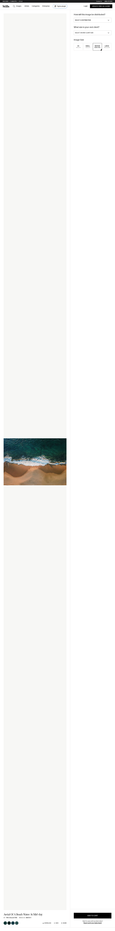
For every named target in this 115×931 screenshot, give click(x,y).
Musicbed (5, 1)
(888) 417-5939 (108, 1)
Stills (20, 1)
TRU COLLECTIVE (11, 917)
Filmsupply (13, 1)
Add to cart (92, 915)
